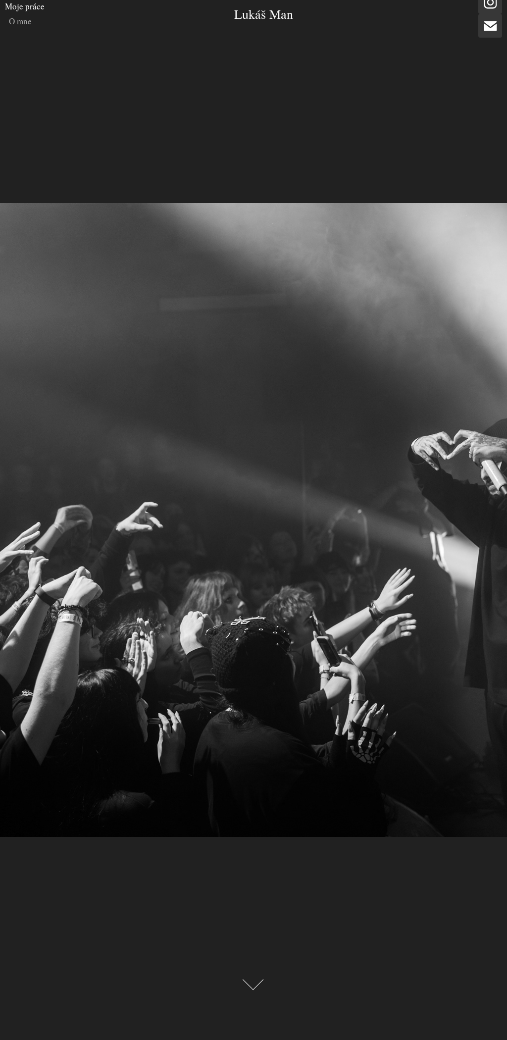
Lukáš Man (263, 13)
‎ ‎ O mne (18, 21)
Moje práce (25, 6)
